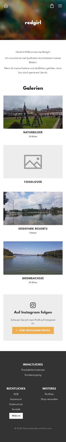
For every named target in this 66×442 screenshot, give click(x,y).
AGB (16, 394)
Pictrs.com (47, 429)
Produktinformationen (33, 370)
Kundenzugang (33, 375)
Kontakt (16, 409)
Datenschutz (16, 404)
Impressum (16, 399)
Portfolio (49, 394)
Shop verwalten (49, 399)
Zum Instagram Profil (34, 330)
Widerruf (16, 416)
